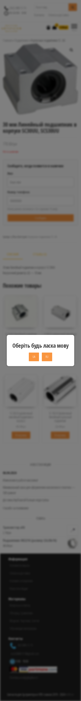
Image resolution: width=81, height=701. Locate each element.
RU (47, 357)
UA (34, 357)
